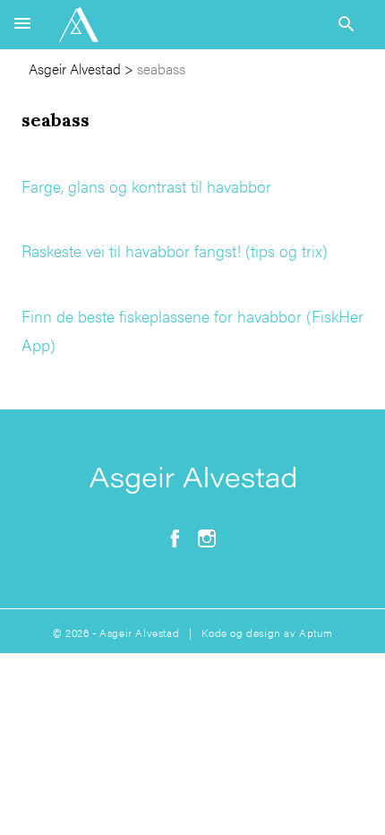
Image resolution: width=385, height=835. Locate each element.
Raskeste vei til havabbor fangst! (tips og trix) (174, 250)
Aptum (315, 632)
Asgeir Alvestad (75, 68)
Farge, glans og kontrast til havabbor (146, 186)
